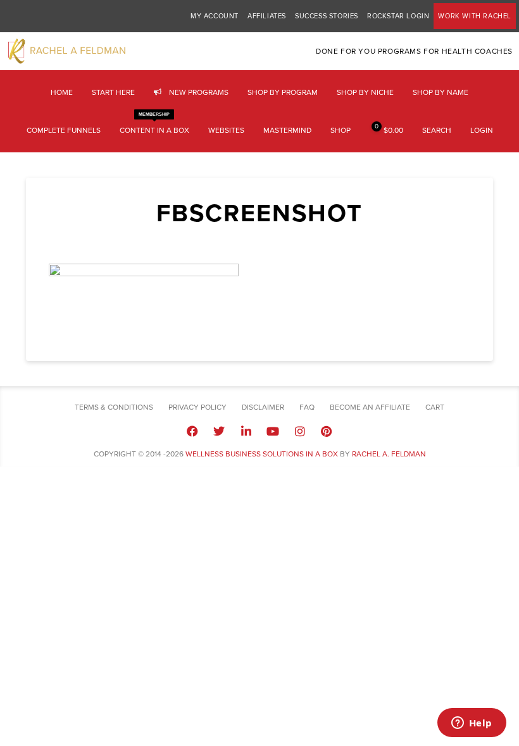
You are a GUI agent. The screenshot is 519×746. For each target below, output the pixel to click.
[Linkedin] (246, 430)
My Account (215, 16)
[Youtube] (273, 430)
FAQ (307, 407)
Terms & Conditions (114, 407)
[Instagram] (299, 430)
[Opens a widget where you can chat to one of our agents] (471, 724)
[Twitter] (219, 430)
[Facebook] (192, 430)
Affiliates (266, 16)
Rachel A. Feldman (389, 453)
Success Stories (326, 16)
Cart (434, 407)
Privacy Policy (197, 407)
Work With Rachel (474, 16)
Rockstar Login (398, 16)
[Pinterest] (326, 430)
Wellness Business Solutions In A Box (261, 453)
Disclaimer (263, 407)
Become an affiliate (370, 407)
